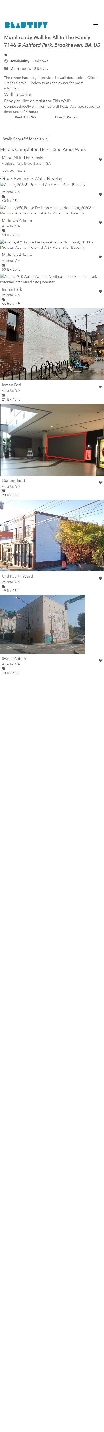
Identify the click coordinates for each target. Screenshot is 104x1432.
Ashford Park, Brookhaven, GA (26, 163)
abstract (8, 171)
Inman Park (12, 289)
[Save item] (6, 55)
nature (20, 171)
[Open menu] (96, 24)
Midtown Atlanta (17, 220)
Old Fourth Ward (17, 576)
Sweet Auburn (15, 658)
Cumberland (13, 480)
